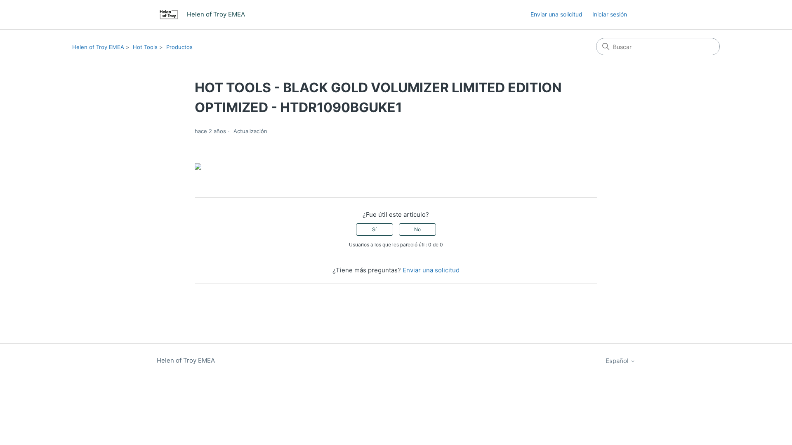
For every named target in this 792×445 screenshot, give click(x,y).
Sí (374, 229)
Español (618, 360)
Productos (179, 47)
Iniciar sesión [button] (609, 14)
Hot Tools (145, 47)
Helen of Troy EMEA (98, 47)
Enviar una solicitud (556, 14)
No (417, 229)
